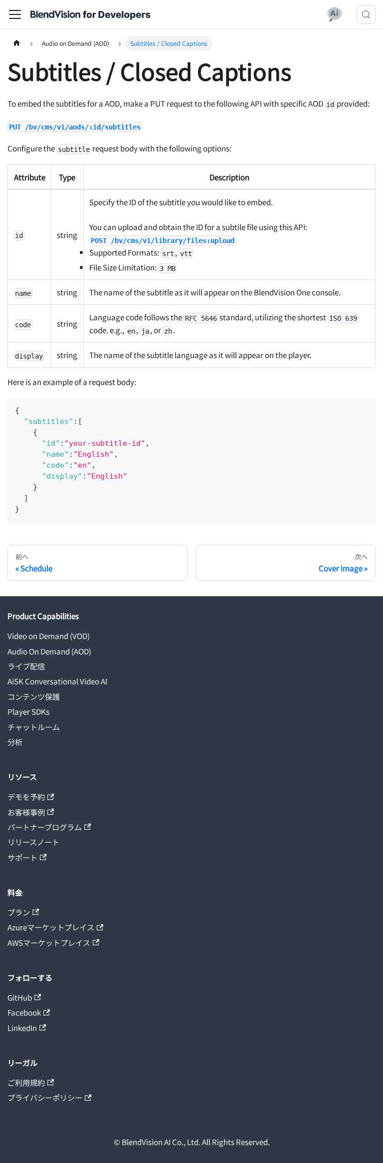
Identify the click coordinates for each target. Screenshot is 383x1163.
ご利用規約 (26, 1082)
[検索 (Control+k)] (366, 14)
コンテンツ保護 (33, 696)
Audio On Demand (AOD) (49, 651)
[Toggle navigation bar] (14, 14)
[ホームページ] (16, 43)
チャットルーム (33, 726)
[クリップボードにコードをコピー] (364, 408)
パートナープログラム (44, 826)
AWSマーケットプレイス (48, 942)
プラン (18, 911)
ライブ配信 (26, 665)
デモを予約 (26, 796)
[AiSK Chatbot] (335, 14)
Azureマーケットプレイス (50, 926)
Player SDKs (28, 711)
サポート (22, 857)
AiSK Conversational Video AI (57, 680)
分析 (14, 741)
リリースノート (33, 841)
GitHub (19, 997)
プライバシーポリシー (44, 1097)
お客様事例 (26, 811)
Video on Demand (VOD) (48, 635)
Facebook (24, 1012)
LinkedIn (22, 1027)
